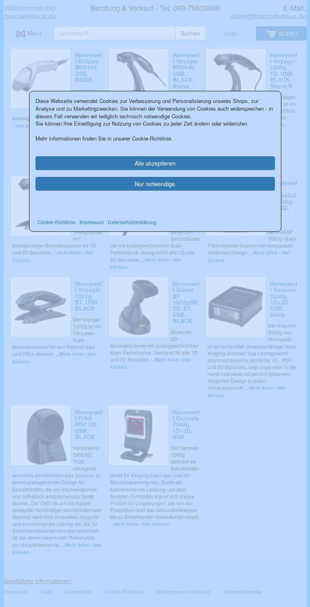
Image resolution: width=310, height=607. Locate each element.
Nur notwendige (155, 184)
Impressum (92, 221)
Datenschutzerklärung (132, 221)
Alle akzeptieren (155, 163)
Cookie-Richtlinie (56, 221)
